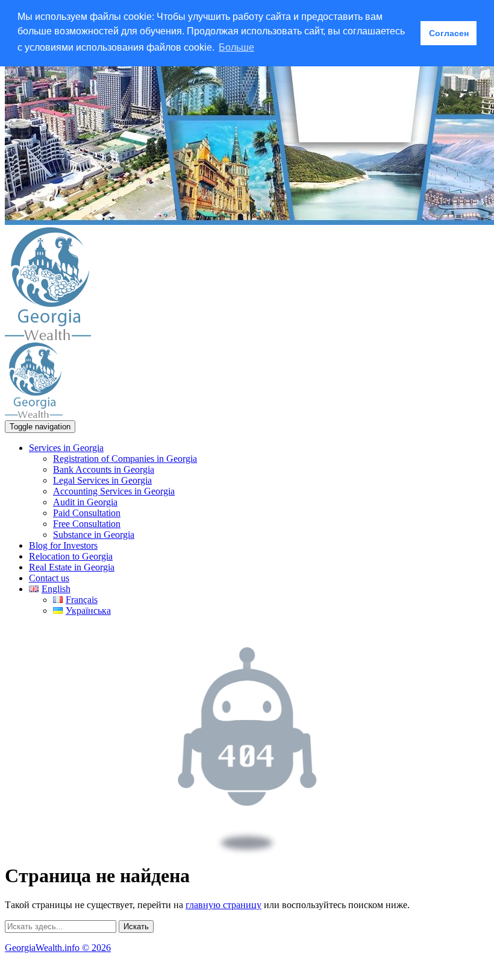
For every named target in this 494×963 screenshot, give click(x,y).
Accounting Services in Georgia (114, 491)
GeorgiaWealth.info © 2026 (58, 947)
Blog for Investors (63, 545)
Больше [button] (236, 47)
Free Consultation (86, 524)
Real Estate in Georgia (71, 567)
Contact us (49, 578)
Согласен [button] (449, 33)
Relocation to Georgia (71, 556)
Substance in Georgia (93, 534)
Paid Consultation (86, 513)
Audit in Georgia (85, 502)
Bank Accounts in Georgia (103, 469)
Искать (136, 926)
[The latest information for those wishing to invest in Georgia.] (48, 337)
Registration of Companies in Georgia (125, 458)
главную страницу (223, 905)
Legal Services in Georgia (102, 480)
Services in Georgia (66, 448)
